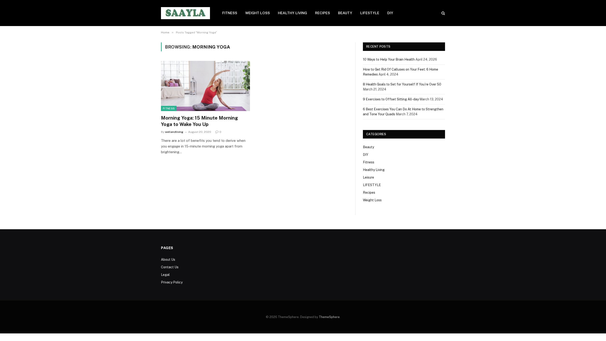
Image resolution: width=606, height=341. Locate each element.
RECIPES (322, 13)
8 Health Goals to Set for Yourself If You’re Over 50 (402, 84)
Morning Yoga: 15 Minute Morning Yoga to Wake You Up (199, 121)
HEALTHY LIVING (292, 13)
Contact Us (169, 267)
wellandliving (174, 132)
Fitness (169, 108)
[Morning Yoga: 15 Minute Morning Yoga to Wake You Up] (205, 86)
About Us (168, 259)
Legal (165, 275)
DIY (390, 13)
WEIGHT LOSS (257, 13)
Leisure (368, 177)
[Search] (443, 13)
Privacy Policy (172, 282)
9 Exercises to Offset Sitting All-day (391, 99)
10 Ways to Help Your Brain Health (389, 59)
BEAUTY (345, 13)
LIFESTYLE (369, 13)
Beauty (368, 147)
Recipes (369, 192)
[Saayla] (185, 13)
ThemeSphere (329, 317)
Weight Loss (372, 200)
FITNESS (229, 13)
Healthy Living (374, 170)
